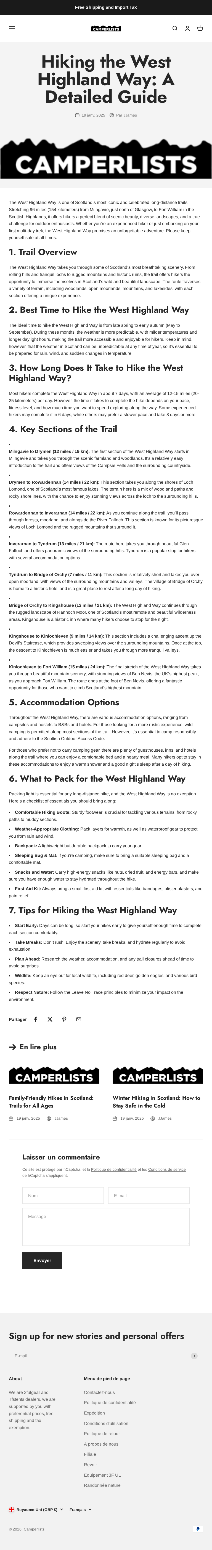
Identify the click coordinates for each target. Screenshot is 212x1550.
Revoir (90, 1464)
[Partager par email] (78, 1019)
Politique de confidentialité (114, 1169)
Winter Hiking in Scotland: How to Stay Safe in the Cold (156, 1102)
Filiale (90, 1454)
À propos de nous (101, 1444)
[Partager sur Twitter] (49, 1019)
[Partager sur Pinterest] (64, 1019)
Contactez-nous (99, 1392)
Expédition (94, 1413)
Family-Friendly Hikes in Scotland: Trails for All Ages (51, 1102)
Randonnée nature (102, 1485)
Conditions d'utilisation (106, 1423)
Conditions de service (167, 1169)
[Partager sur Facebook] (35, 1019)
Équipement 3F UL (102, 1475)
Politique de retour (102, 1433)
